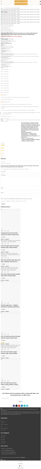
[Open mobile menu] (1, 1)
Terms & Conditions (4, 424)
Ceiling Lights (3, 435)
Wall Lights (3, 439)
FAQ (1, 426)
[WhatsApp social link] (24, 406)
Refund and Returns (4, 428)
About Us (2, 420)
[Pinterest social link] (19, 406)
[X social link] (16, 406)
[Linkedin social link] (22, 406)
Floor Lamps (3, 437)
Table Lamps (3, 441)
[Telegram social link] (27, 406)
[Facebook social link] (14, 406)
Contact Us (3, 422)
